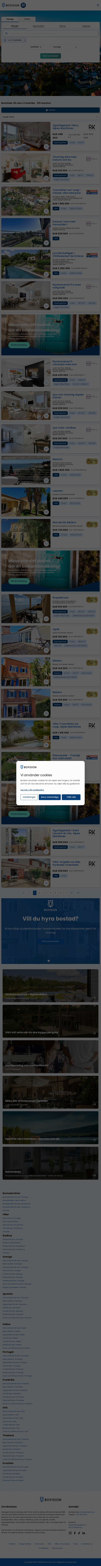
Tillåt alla (71, 797)
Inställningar (29, 797)
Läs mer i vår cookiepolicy (32, 790)
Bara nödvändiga (50, 797)
